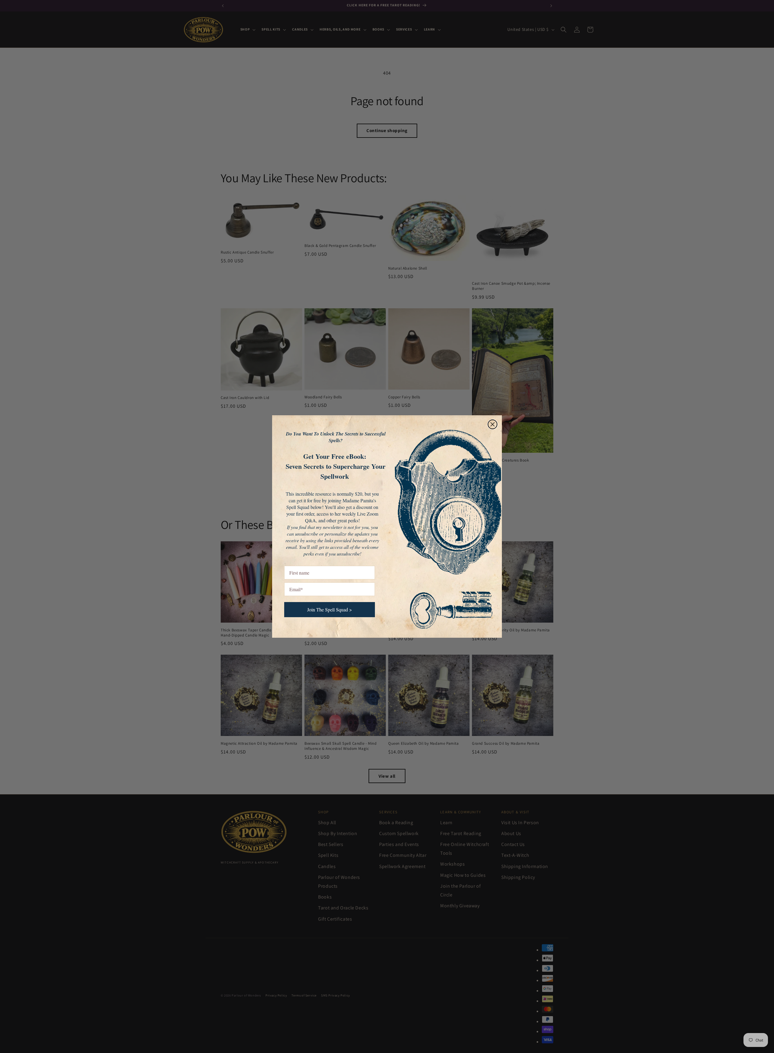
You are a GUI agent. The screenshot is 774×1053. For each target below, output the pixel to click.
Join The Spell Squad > (329, 609)
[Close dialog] (492, 424)
